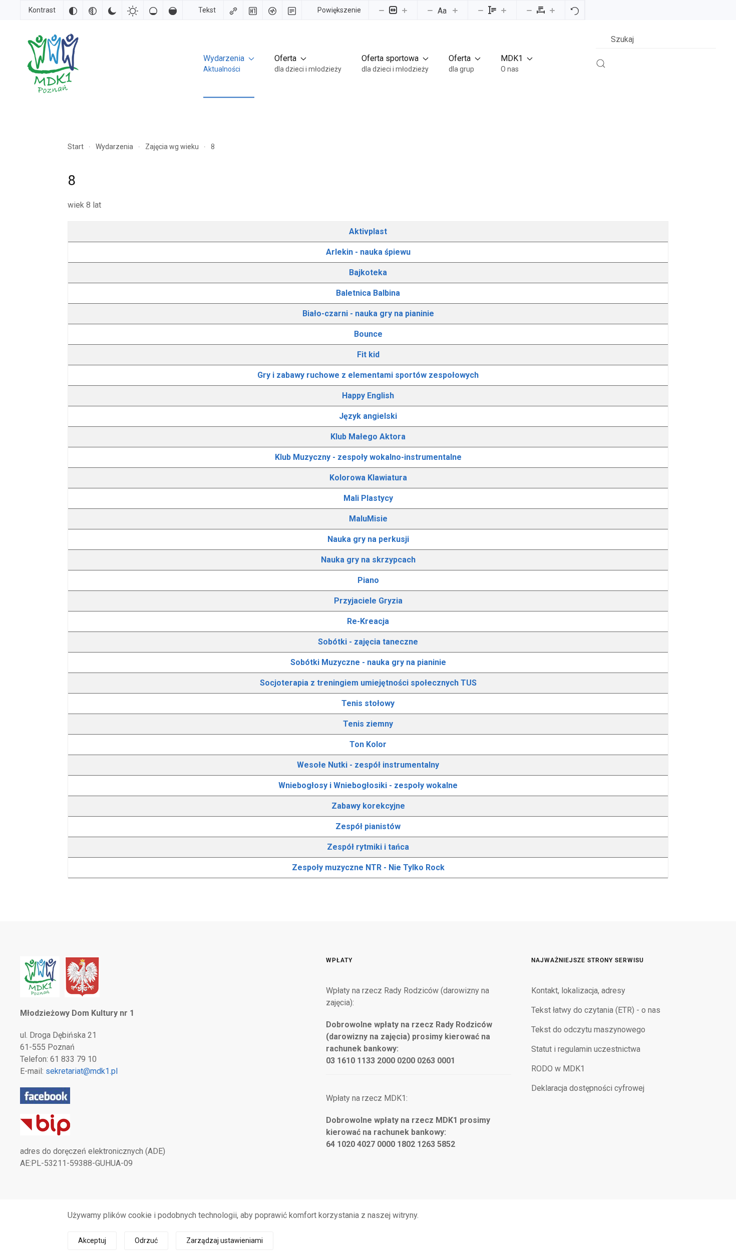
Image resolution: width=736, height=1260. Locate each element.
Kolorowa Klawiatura (368, 477)
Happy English (368, 395)
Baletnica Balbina (368, 293)
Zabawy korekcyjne (368, 806)
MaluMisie (368, 518)
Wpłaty (339, 960)
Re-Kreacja (368, 621)
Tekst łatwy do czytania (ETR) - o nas (595, 1010)
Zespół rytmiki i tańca (368, 847)
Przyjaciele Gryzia (368, 600)
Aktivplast (368, 231)
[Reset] (575, 10)
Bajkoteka (368, 272)
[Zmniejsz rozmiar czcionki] (430, 10)
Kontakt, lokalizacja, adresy (578, 990)
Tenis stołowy (368, 703)
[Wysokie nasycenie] (173, 10)
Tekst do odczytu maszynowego (588, 1029)
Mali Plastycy (368, 498)
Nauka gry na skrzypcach (368, 559)
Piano (368, 580)
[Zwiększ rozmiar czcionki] (455, 10)
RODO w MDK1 (558, 1068)
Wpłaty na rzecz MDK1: (367, 1098)
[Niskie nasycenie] (153, 10)
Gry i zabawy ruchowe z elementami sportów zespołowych (368, 375)
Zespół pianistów (368, 826)
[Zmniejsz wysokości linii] (480, 10)
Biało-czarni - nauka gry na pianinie (368, 313)
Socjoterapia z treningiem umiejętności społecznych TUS (368, 683)
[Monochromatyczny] (93, 10)
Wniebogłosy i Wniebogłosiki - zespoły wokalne (368, 785)
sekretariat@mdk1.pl (82, 1071)
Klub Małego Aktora (368, 436)
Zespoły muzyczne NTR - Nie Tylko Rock (368, 867)
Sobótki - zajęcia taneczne (368, 642)
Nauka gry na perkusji (368, 539)
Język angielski (368, 416)
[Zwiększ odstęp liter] (552, 10)
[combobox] (656, 39)
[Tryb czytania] (292, 10)
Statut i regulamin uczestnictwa (585, 1049)
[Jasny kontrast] (133, 10)
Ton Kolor (368, 744)
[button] (228, 63)
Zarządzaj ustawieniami (224, 1240)
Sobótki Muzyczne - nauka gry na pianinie (368, 662)
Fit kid (368, 354)
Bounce (368, 334)
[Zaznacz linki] (233, 10)
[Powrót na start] (52, 63)
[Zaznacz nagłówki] (253, 10)
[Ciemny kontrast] (112, 10)
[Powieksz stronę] (404, 10)
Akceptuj (92, 1240)
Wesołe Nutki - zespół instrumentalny (368, 765)
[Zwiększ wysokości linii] (503, 10)
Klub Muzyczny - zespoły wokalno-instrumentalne (368, 457)
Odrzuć (146, 1240)
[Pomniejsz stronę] (381, 10)
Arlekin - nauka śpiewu (368, 252)
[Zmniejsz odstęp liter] (529, 10)
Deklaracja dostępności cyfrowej (587, 1088)
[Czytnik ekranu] (272, 10)
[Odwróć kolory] (73, 10)
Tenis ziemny (368, 724)
